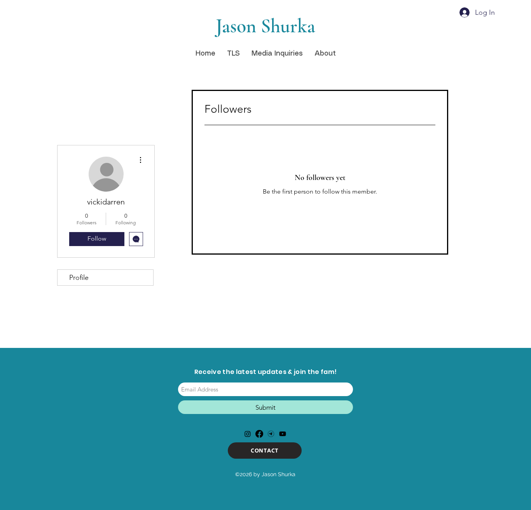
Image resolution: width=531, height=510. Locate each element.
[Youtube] (282, 434)
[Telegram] (271, 434)
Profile (79, 277)
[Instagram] (248, 434)
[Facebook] (259, 434)
